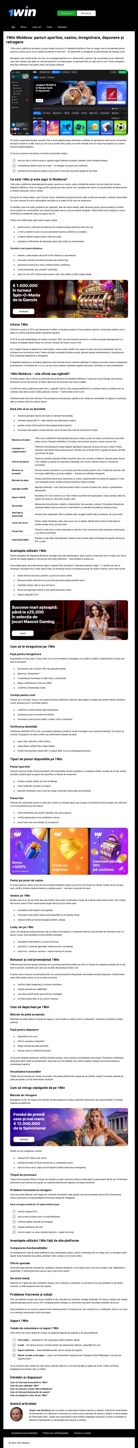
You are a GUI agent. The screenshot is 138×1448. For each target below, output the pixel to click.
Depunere (62, 27)
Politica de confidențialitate (55, 1433)
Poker (49, 27)
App (13, 27)
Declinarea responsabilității (24, 1433)
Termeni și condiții (82, 1433)
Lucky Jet (36, 27)
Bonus (24, 27)
